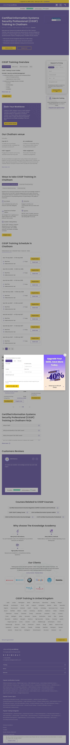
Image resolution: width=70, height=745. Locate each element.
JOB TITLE (26, 369)
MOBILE (7, 369)
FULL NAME (7, 363)
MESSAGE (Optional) (9, 374)
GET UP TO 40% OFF (12, 386)
